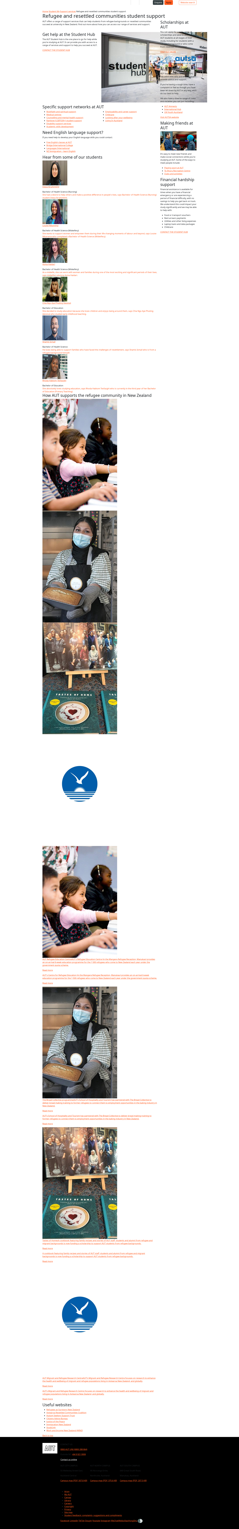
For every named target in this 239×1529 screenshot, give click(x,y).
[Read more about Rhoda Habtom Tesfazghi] (54, 366)
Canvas (67, 1497)
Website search (187, 2)
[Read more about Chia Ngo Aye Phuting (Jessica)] (54, 289)
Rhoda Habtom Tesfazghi (54, 380)
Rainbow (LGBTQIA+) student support (64, 120)
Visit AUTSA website (169, 117)
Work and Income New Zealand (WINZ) (64, 1430)
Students (124, 2)
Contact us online (68, 1459)
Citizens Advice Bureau (57, 1418)
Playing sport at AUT (173, 167)
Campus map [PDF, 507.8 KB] (73, 1480)
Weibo (121, 1520)
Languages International (58, 148)
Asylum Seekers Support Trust (60, 1415)
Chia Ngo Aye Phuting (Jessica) (56, 303)
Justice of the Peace (55, 1421)
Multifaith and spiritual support (61, 111)
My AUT (68, 1494)
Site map (68, 1512)
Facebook (64, 1520)
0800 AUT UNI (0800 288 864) (73, 1449)
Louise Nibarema (50, 225)
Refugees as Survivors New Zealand (63, 1409)
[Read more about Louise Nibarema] (54, 211)
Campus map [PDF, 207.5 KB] (133, 1480)
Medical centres (53, 114)
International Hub (172, 109)
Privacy (67, 1509)
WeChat (114, 1520)
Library (67, 1500)
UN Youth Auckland (173, 112)
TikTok (82, 1520)
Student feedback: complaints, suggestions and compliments (93, 1515)
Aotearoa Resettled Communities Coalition (66, 1412)
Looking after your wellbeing (118, 117)
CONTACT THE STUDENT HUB (56, 50)
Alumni (144, 2)
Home (45, 11)
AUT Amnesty (170, 106)
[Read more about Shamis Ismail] (54, 327)
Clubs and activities (173, 173)
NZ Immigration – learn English (61, 151)
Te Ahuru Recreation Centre (177, 170)
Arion (66, 1491)
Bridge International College (59, 145)
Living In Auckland (113, 120)
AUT (3, 5)
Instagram (106, 1520)
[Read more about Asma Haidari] (54, 250)
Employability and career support (121, 111)
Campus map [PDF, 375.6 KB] (103, 1480)
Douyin (88, 1520)
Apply (168, 2)
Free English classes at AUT (59, 142)
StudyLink (51, 1427)
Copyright (69, 1506)
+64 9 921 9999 (79, 1454)
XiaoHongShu (130, 1520)
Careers (68, 1503)
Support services (68, 11)
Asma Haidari (48, 264)
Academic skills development (60, 126)
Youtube (96, 1520)
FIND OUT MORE (168, 51)
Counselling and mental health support (64, 117)
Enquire (158, 2)
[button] (11, 3)
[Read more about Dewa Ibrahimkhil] (54, 172)
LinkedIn (74, 1520)
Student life (54, 11)
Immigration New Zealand (58, 1424)
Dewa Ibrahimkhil (50, 186)
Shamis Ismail (48, 341)
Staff (135, 2)
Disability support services (58, 123)
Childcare (109, 114)
